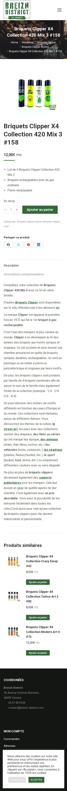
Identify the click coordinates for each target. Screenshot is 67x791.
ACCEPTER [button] (36, 779)
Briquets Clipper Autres (29, 221)
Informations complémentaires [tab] (24, 274)
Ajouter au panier (40, 210)
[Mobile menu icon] (59, 10)
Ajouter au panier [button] (38, 582)
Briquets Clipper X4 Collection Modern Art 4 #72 (43, 632)
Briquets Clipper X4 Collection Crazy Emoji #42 (42, 561)
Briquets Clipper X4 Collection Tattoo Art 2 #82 (42, 596)
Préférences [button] (17, 779)
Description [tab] (11, 265)
